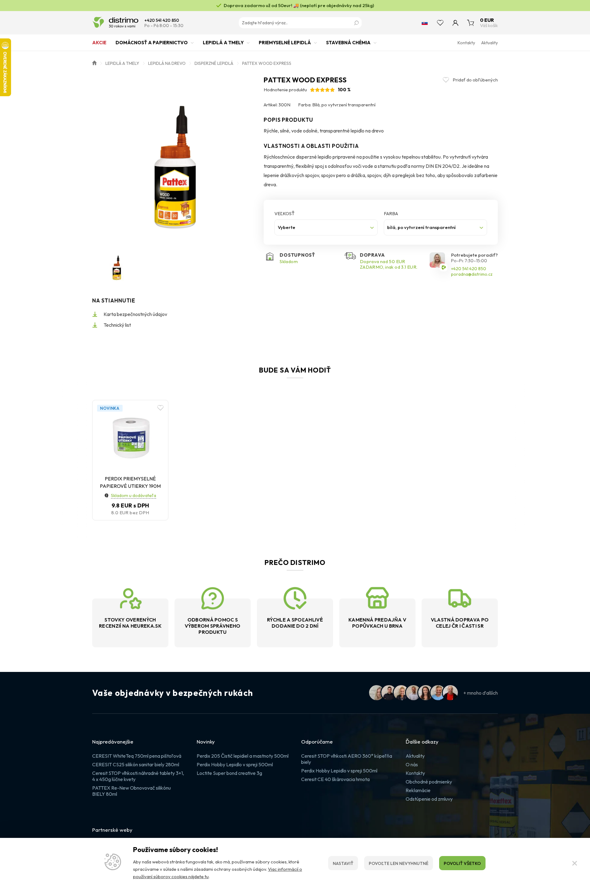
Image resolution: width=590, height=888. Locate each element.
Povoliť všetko (462, 863)
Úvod (94, 62)
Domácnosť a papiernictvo (152, 42)
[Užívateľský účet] (455, 22)
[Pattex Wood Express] (175, 158)
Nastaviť (343, 863)
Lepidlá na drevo (167, 63)
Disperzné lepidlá (214, 63)
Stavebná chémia (348, 42)
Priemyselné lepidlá (285, 42)
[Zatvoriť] (574, 863)
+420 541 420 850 (161, 20)
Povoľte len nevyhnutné (398, 863)
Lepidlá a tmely (223, 42)
